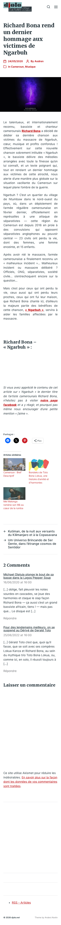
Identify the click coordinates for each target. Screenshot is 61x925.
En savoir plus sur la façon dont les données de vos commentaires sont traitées (30, 782)
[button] (48, 7)
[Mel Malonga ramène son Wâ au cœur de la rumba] (14, 493)
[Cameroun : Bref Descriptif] (14, 464)
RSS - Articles (21, 902)
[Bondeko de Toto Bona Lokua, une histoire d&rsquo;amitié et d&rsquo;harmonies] (40, 464)
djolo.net (15, 917)
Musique (30, 66)
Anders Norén (51, 917)
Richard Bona (31, 131)
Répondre (10, 618)
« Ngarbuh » (34, 310)
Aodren (39, 61)
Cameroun (17, 66)
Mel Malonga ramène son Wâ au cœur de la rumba (13, 505)
